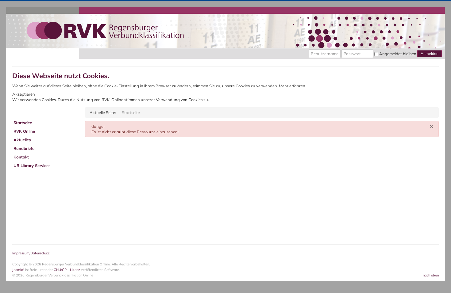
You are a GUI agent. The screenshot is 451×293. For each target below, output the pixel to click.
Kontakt (21, 156)
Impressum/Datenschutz (31, 253)
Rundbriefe (23, 148)
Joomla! (18, 270)
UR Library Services (32, 165)
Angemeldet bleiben (397, 53)
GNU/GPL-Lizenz (67, 270)
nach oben (431, 275)
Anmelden (429, 53)
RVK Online (24, 131)
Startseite (22, 122)
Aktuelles (22, 139)
